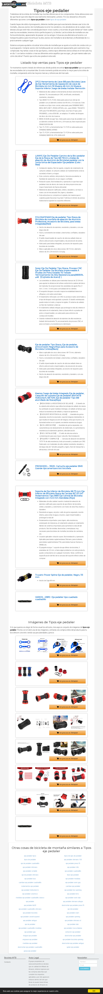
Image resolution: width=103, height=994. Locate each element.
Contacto (7, 962)
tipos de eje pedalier (58, 19)
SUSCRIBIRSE (84, 968)
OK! (94, 991)
